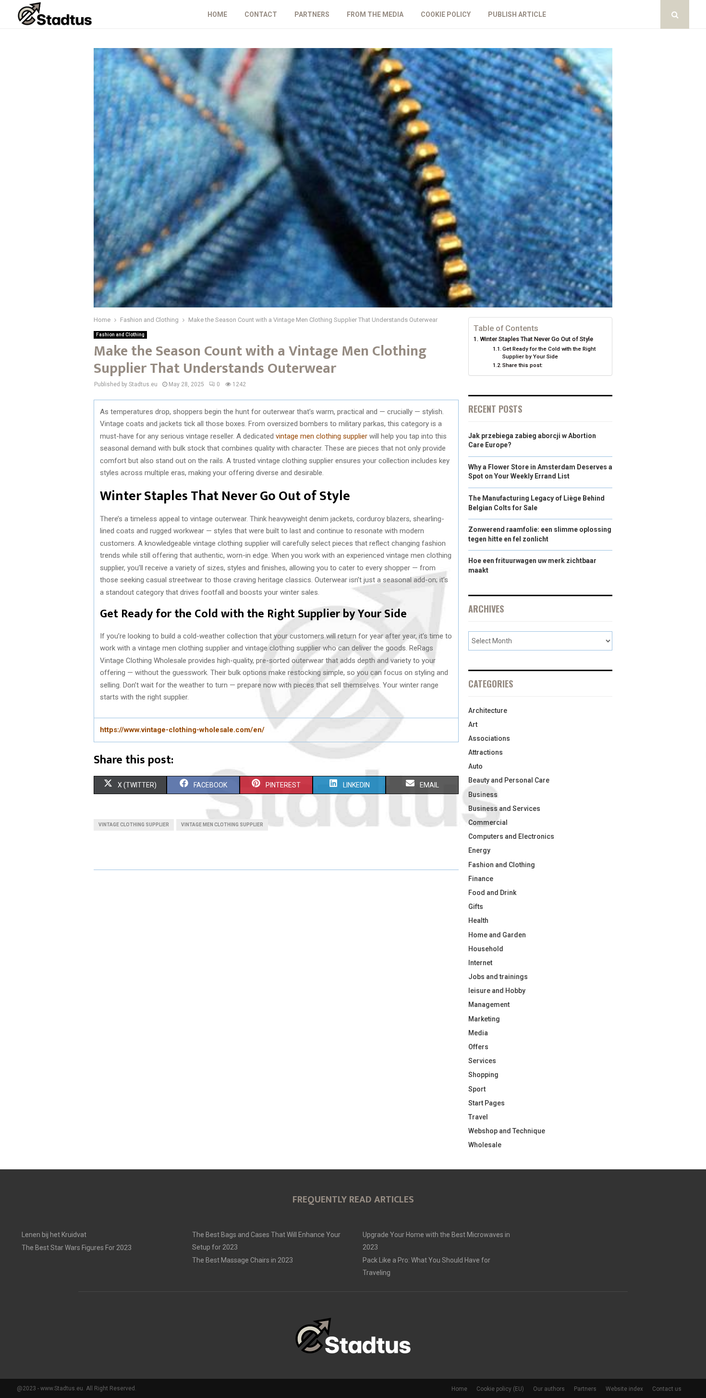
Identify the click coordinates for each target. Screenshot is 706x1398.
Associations (489, 738)
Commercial (488, 822)
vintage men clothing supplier (321, 436)
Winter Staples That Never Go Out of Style (536, 339)
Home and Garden (497, 935)
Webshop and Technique (506, 1131)
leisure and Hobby (496, 990)
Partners (311, 14)
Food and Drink (492, 892)
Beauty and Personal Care (508, 780)
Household (485, 949)
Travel (478, 1117)
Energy (479, 850)
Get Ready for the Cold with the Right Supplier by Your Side (549, 352)
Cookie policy (446, 14)
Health (478, 920)
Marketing (484, 1019)
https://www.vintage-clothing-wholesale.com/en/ (182, 729)
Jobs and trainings (498, 977)
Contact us (667, 1389)
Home (217, 14)
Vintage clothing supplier (133, 824)
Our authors (549, 1389)
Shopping (483, 1075)
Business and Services (504, 808)
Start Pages (486, 1103)
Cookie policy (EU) (500, 1389)
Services (482, 1061)
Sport (477, 1089)
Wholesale (484, 1145)
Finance (480, 879)
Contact (260, 14)
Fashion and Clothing (120, 334)
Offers (478, 1047)
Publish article (517, 14)
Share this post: (522, 365)
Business (483, 794)
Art (472, 724)
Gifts (475, 906)
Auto (475, 766)
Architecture (487, 710)
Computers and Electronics (511, 836)
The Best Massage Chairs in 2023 (242, 1260)
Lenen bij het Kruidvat (54, 1235)
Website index (624, 1389)
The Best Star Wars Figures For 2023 (77, 1247)
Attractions (485, 752)
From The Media (375, 14)
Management (489, 1004)
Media (478, 1033)
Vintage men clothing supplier (222, 824)
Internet (480, 963)
